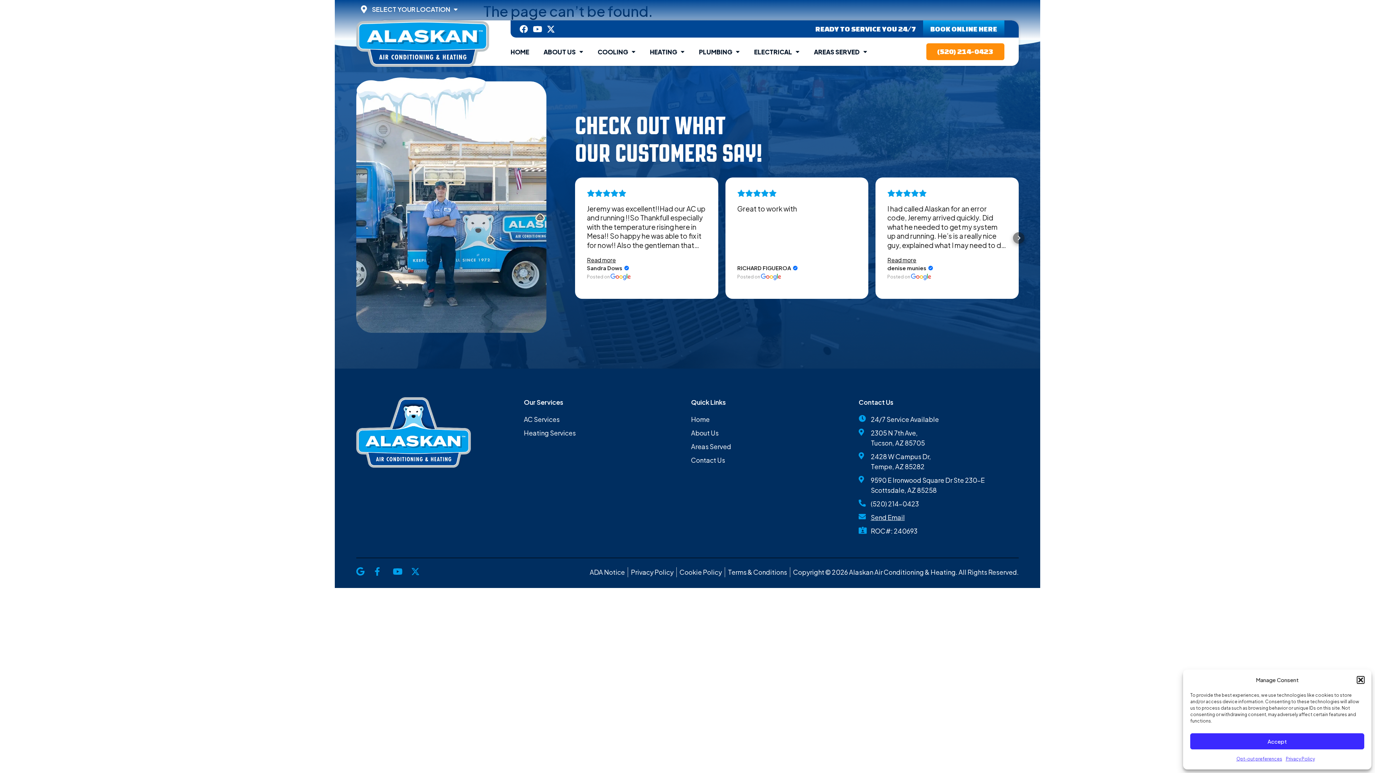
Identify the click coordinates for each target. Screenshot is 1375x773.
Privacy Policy (1300, 759)
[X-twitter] (551, 29)
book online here (963, 29)
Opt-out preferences (1259, 759)
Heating (663, 52)
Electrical (773, 52)
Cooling (613, 52)
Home (520, 52)
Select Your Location (411, 9)
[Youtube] (537, 29)
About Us (560, 52)
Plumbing (715, 52)
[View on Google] (621, 277)
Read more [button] (601, 260)
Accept (1277, 741)
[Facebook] (524, 29)
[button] (1360, 680)
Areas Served (837, 52)
